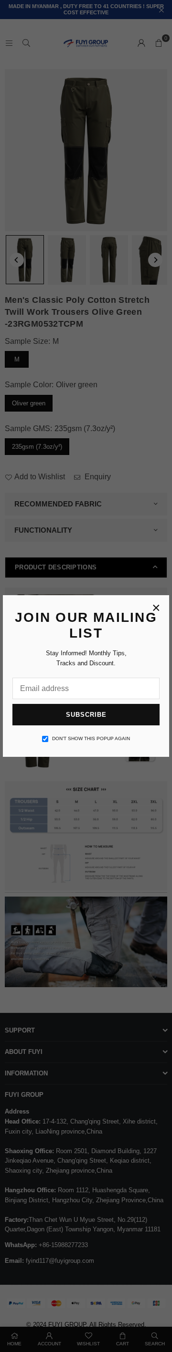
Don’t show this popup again (91, 738)
